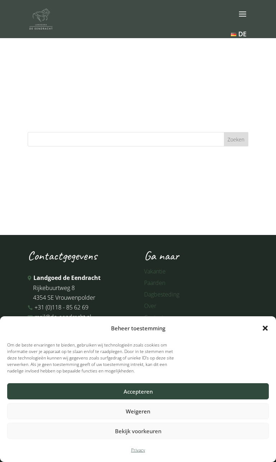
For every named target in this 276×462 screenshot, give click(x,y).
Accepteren (138, 391)
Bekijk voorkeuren (138, 431)
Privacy (138, 450)
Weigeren (138, 411)
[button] (265, 328)
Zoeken (235, 139)
